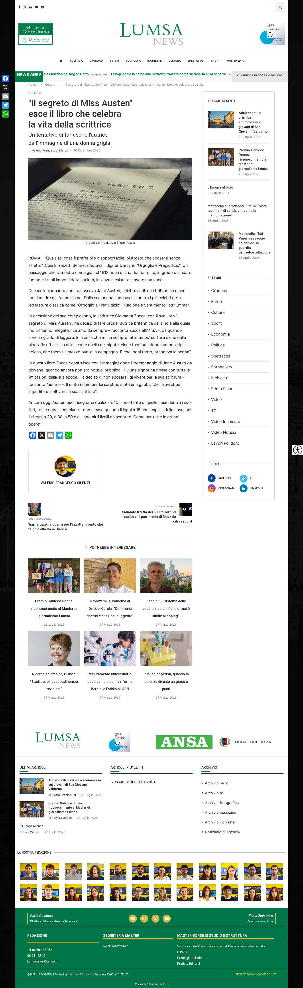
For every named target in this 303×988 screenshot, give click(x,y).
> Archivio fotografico (220, 802)
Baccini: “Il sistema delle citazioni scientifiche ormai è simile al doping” (166, 608)
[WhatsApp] (5, 114)
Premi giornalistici (189, 958)
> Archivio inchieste (218, 822)
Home (32, 84)
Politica (76, 60)
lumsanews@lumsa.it (42, 961)
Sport (215, 60)
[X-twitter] (155, 919)
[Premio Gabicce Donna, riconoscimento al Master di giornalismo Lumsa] (54, 575)
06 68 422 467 (118, 946)
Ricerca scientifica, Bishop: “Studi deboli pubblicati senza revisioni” (54, 681)
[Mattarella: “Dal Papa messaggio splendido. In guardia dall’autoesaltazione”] (221, 240)
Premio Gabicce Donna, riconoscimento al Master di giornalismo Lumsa (54, 608)
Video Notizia (223, 432)
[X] (5, 87)
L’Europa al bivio (220, 187)
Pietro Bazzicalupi (64, 795)
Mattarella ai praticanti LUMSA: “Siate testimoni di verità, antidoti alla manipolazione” (237, 210)
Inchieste (154, 60)
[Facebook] (19, 7)
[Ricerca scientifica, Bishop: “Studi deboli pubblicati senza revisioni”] (54, 648)
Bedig (165, 984)
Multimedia (235, 60)
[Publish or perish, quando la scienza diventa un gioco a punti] (166, 648)
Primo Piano (222, 388)
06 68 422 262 (42, 950)
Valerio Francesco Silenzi (50, 150)
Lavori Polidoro (225, 443)
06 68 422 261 (37, 955)
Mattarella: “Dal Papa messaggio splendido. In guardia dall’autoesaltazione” (254, 243)
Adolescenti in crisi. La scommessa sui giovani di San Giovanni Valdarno (253, 122)
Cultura (174, 60)
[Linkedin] (30, 7)
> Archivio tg (212, 793)
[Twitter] (25, 7)
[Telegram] (5, 105)
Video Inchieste (225, 421)
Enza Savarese (62, 817)
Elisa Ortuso (31, 832)
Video (216, 399)
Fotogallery (221, 367)
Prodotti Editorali (189, 963)
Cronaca (96, 60)
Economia (133, 60)
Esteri (114, 60)
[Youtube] (36, 7)
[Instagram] (144, 919)
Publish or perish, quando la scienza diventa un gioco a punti (166, 681)
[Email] (42, 7)
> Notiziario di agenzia (220, 832)
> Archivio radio (214, 783)
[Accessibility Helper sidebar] (297, 450)
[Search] (280, 7)
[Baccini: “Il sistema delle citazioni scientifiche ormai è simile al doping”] (166, 575)
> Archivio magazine (218, 812)
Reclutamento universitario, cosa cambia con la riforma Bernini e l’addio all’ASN (110, 681)
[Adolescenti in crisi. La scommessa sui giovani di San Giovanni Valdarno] (221, 119)
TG (213, 410)
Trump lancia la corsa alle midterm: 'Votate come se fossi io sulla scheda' (150, 74)
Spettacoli (195, 60)
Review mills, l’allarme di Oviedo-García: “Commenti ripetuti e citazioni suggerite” (110, 608)
